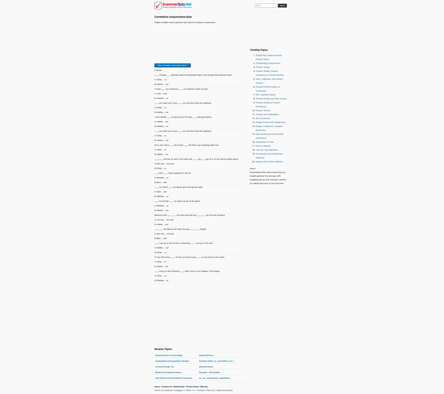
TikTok (188, 390)
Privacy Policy (192, 386)
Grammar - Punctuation (209, 372)
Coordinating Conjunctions (268, 63)
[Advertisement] (200, 43)
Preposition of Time (265, 142)
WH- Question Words (265, 95)
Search (282, 5)
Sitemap (204, 386)
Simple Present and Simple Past (270, 122)
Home (157, 386)
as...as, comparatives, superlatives (214, 378)
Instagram (179, 390)
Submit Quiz (178, 386)
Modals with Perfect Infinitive (269, 162)
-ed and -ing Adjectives (267, 150)
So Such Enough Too (164, 367)
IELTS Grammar (263, 118)
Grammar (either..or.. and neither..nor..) (216, 361)
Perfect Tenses (263, 67)
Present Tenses (263, 110)
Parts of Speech (263, 146)
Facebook (168, 390)
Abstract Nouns (206, 367)
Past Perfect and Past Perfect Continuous (173, 378)
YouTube (200, 390)
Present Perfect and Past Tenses (271, 99)
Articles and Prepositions (267, 114)
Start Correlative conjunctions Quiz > (173, 65)
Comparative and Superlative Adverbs (172, 361)
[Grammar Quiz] (172, 5)
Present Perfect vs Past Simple (168, 355)
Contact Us (167, 386)
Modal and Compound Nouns (168, 372)
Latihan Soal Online (224, 390)
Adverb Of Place (206, 355)
